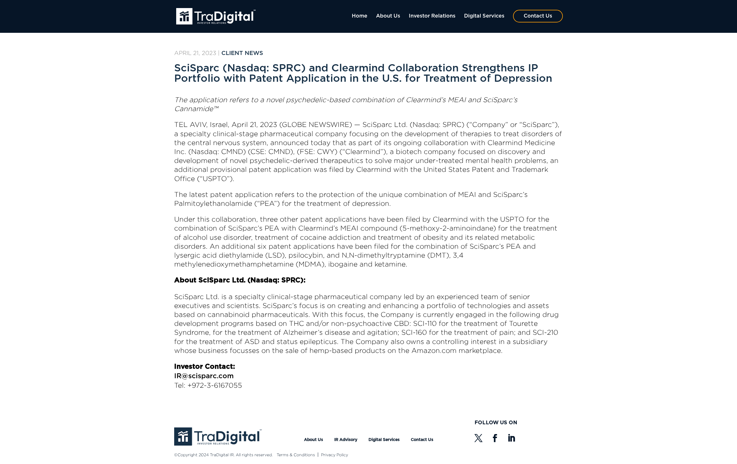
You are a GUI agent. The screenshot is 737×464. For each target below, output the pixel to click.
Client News (242, 53)
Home (359, 16)
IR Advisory (345, 440)
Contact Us (538, 16)
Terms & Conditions (296, 454)
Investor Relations (432, 16)
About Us (388, 16)
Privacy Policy (334, 454)
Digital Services (484, 16)
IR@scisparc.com (204, 376)
